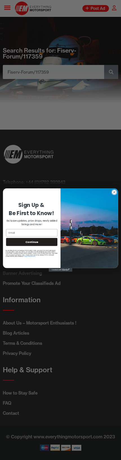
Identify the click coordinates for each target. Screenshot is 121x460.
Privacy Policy (27, 256)
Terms (33, 256)
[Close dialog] (114, 192)
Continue (31, 241)
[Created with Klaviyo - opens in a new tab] (60, 270)
